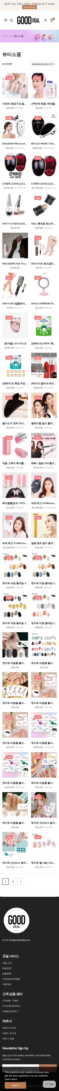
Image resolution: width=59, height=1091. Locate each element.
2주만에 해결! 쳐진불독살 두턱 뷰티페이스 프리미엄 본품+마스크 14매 (44, 103)
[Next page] (20, 881)
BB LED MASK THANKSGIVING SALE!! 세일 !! (44, 143)
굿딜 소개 (7, 962)
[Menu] (5, 20)
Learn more (11, 1078)
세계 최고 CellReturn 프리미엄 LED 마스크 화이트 (15, 543)
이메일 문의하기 (10, 1011)
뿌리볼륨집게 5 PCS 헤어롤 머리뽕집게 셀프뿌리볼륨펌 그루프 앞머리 (15, 503)
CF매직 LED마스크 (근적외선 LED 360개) (15, 183)
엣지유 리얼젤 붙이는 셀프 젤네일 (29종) (15, 663)
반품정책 (6, 973)
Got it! (15, 1085)
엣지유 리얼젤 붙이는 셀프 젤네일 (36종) (44, 663)
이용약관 (6, 984)
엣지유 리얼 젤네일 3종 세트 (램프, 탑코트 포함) (44, 623)
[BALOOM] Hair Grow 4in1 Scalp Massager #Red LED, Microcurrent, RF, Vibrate (15, 263)
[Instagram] (15, 946)
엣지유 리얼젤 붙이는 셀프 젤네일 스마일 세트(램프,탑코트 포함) (44, 782)
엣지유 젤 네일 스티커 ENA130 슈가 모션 (44, 862)
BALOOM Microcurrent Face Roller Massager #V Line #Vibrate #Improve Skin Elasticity (15, 143)
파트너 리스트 (9, 1027)
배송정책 (6, 968)
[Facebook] (9, 946)
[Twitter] (4, 946)
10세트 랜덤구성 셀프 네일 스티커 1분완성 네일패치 (15, 103)
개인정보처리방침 (11, 978)
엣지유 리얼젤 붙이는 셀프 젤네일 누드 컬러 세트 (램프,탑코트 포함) (44, 703)
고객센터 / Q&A (10, 1000)
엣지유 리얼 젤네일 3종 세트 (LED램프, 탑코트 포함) (15, 583)
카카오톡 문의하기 (11, 1006)
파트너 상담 (8, 1038)
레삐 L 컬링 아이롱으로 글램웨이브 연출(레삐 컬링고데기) (44, 463)
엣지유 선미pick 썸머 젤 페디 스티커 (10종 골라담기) (15, 862)
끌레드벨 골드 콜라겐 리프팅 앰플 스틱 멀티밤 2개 (44, 423)
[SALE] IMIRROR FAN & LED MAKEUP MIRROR (44, 303)
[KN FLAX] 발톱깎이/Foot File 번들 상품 (15, 303)
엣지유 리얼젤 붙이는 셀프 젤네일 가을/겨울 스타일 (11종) (15, 703)
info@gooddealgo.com (19, 940)
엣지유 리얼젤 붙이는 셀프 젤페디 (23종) (15, 822)
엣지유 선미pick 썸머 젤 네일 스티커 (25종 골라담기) (44, 822)
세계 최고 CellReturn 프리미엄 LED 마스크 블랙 (44, 503)
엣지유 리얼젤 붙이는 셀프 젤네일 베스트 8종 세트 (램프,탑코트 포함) (44, 742)
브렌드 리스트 (9, 1033)
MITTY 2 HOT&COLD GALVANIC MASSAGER (15, 223)
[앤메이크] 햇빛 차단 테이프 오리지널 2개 (15, 383)
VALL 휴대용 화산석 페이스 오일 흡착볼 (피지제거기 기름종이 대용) (44, 223)
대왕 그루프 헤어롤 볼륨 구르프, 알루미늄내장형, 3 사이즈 (15, 463)
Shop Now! (29, 7)
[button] (11, 20)
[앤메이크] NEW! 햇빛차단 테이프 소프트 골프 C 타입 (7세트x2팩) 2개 (44, 343)
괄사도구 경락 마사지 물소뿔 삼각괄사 (15, 423)
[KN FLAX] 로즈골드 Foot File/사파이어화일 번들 (44, 263)
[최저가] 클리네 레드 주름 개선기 (44, 383)
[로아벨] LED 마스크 (15, 343)
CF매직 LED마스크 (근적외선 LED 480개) (44, 183)
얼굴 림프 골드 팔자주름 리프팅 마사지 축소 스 (44, 543)
